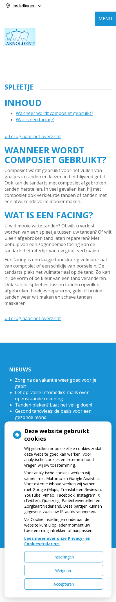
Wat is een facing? (35, 119)
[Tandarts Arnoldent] (20, 37)
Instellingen (63, 557)
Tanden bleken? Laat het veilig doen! (53, 405)
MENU (105, 19)
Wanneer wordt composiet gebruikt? (54, 113)
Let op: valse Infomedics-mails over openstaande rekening (52, 395)
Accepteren (63, 584)
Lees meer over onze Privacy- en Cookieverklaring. (57, 541)
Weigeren (63, 570)
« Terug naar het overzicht (33, 136)
